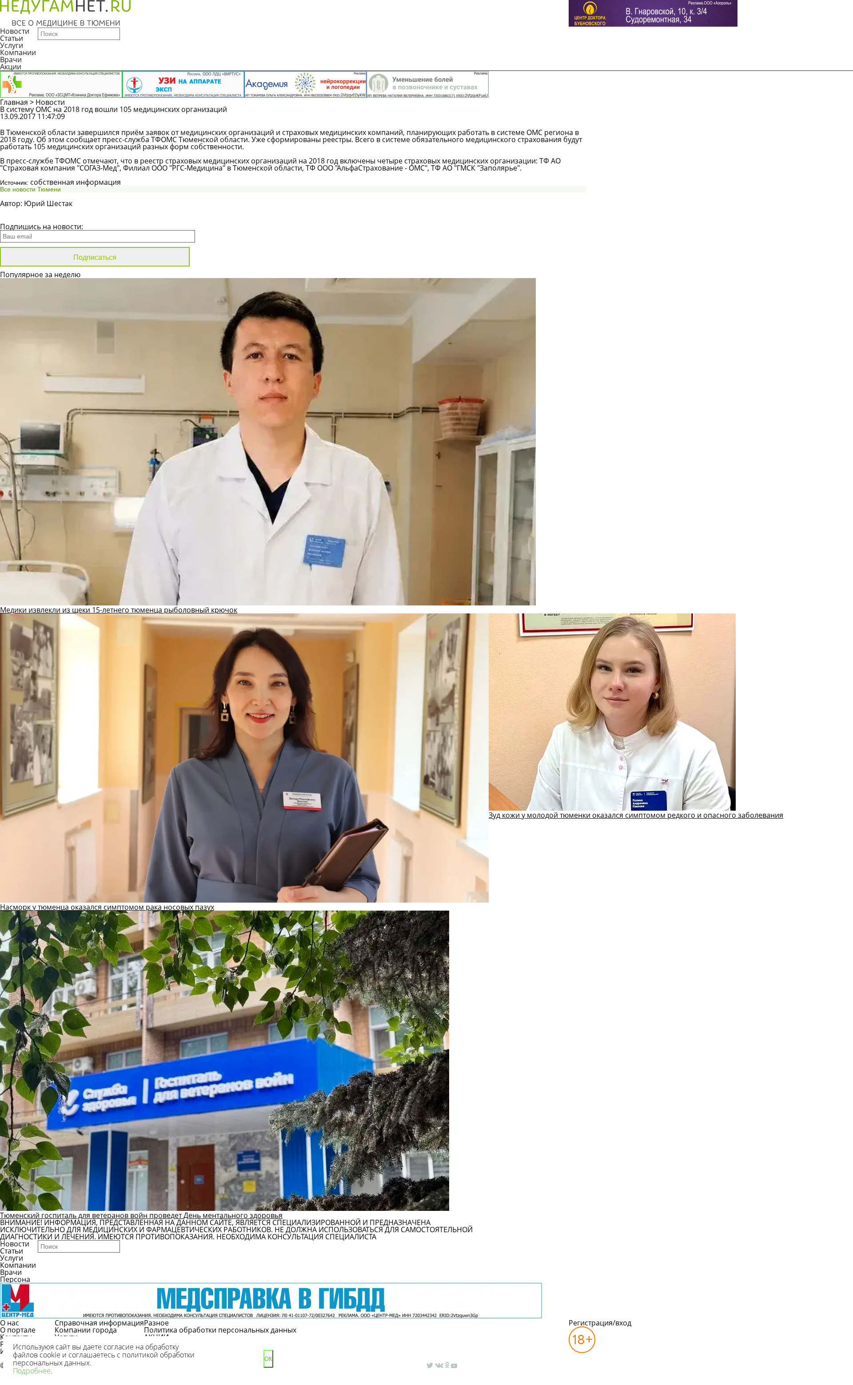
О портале (18, 1330)
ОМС (534, 132)
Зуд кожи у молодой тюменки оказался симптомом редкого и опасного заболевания (636, 815)
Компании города (86, 1330)
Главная (14, 102)
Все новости (30, 215)
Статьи (11, 38)
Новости (14, 31)
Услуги (11, 45)
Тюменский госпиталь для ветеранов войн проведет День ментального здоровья (141, 1215)
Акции (10, 67)
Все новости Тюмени (30, 189)
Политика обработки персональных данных (220, 1330)
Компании (18, 52)
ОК (268, 1359)
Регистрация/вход (600, 1322)
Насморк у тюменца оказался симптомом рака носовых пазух (107, 907)
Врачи (11, 59)
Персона (15, 1279)
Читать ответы (741, 121)
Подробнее (32, 1371)
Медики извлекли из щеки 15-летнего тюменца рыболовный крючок (118, 609)
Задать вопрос (674, 121)
